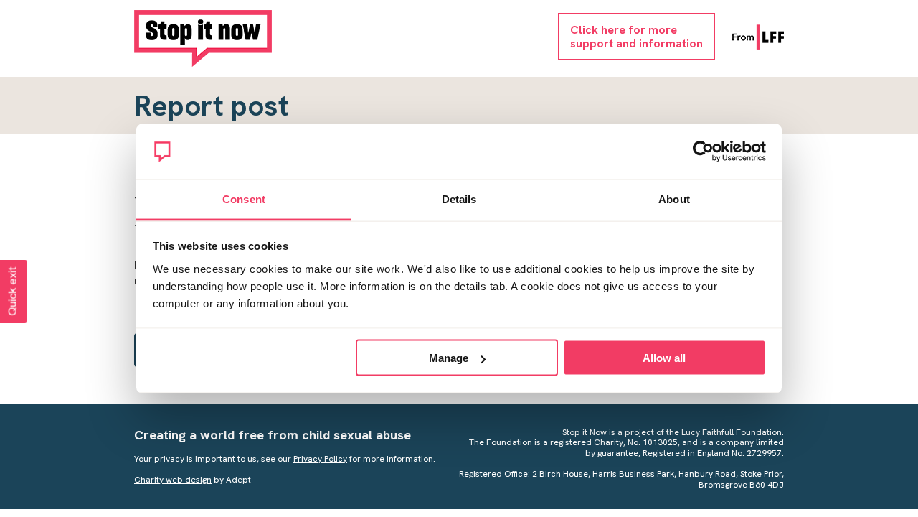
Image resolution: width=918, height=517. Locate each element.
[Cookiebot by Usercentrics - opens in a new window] (703, 151)
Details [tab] (459, 198)
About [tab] (674, 198)
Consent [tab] (243, 198)
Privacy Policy (320, 459)
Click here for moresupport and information (636, 36)
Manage (448, 358)
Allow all (664, 358)
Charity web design (173, 479)
